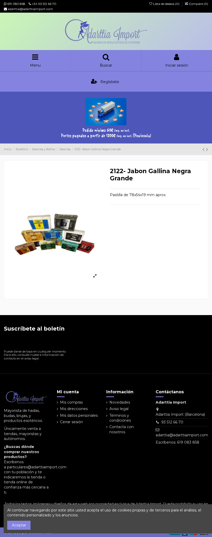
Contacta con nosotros (121, 429)
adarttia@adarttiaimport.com (30, 9)
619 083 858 (15, 4)
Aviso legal (118, 408)
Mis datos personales (79, 415)
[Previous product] (204, 149)
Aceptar (19, 525)
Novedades (119, 402)
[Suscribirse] (61, 341)
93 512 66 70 (172, 422)
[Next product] (207, 149)
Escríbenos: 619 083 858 (177, 442)
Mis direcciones (74, 408)
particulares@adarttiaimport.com (36, 467)
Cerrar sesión (71, 422)
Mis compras (71, 402)
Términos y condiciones (120, 418)
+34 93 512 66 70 (43, 4)
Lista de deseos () (166, 4)
